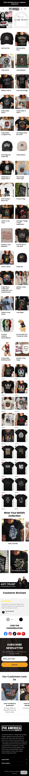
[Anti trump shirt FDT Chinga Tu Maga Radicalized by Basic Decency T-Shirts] (21, 403)
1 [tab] (14, 721)
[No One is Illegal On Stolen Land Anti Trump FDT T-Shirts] (21, 419)
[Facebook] (14, 634)
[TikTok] (23, 634)
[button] (3, 9)
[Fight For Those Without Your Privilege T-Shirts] (8, 403)
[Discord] (5, 634)
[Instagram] (19, 634)
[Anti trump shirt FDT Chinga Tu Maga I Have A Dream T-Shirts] (8, 419)
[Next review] (21, 619)
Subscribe (14, 664)
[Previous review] (8, 619)
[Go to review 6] (17, 619)
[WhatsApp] (10, 634)
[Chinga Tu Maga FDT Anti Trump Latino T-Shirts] (8, 387)
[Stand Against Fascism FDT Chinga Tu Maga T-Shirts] (8, 370)
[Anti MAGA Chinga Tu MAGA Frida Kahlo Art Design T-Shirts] (8, 435)
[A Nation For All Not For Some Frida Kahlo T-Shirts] (21, 370)
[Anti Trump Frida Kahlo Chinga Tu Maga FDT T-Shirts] (21, 387)
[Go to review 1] (11, 619)
